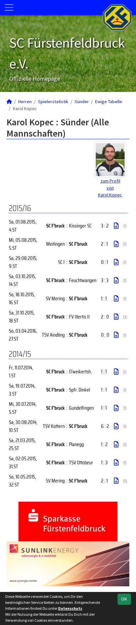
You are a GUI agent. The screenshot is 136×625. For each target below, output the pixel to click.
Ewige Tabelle (108, 101)
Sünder (82, 101)
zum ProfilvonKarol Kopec (110, 188)
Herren (25, 101)
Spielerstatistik (53, 101)
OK (124, 599)
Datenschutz (70, 608)
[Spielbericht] (116, 226)
